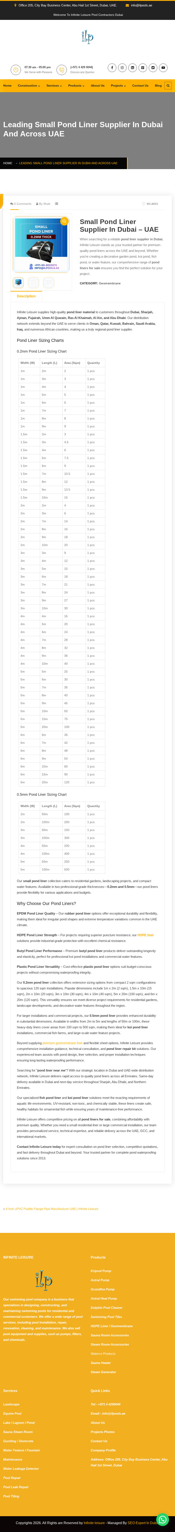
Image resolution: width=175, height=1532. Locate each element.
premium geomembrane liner (62, 1043)
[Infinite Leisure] (87, 36)
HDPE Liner (99, 1326)
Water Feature (13, 1450)
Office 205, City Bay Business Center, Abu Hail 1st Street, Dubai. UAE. (68, 5)
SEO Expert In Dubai (143, 1523)
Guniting (9, 1441)
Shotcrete (26, 1441)
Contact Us (140, 85)
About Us (98, 85)
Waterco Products (103, 1353)
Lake (6, 1422)
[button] (64, 221)
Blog (158, 85)
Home (7, 85)
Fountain (33, 1450)
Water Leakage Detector (21, 1468)
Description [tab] (26, 296)
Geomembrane (110, 283)
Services (53, 85)
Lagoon (18, 1422)
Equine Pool (12, 1413)
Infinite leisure (94, 1523)
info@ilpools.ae (141, 5)
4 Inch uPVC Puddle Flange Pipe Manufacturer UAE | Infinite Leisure (52, 1208)
